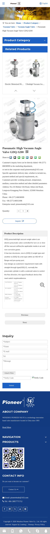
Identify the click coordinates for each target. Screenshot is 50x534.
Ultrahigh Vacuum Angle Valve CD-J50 (35, 84)
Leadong (23, 524)
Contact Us (13, 489)
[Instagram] (25, 509)
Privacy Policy (40, 524)
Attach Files (9, 373)
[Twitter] (15, 509)
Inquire (18, 221)
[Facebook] (4, 509)
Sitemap (31, 524)
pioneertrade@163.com (19, 498)
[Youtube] (20, 509)
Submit (11, 385)
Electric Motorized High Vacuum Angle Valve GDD (14, 84)
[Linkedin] (10, 509)
